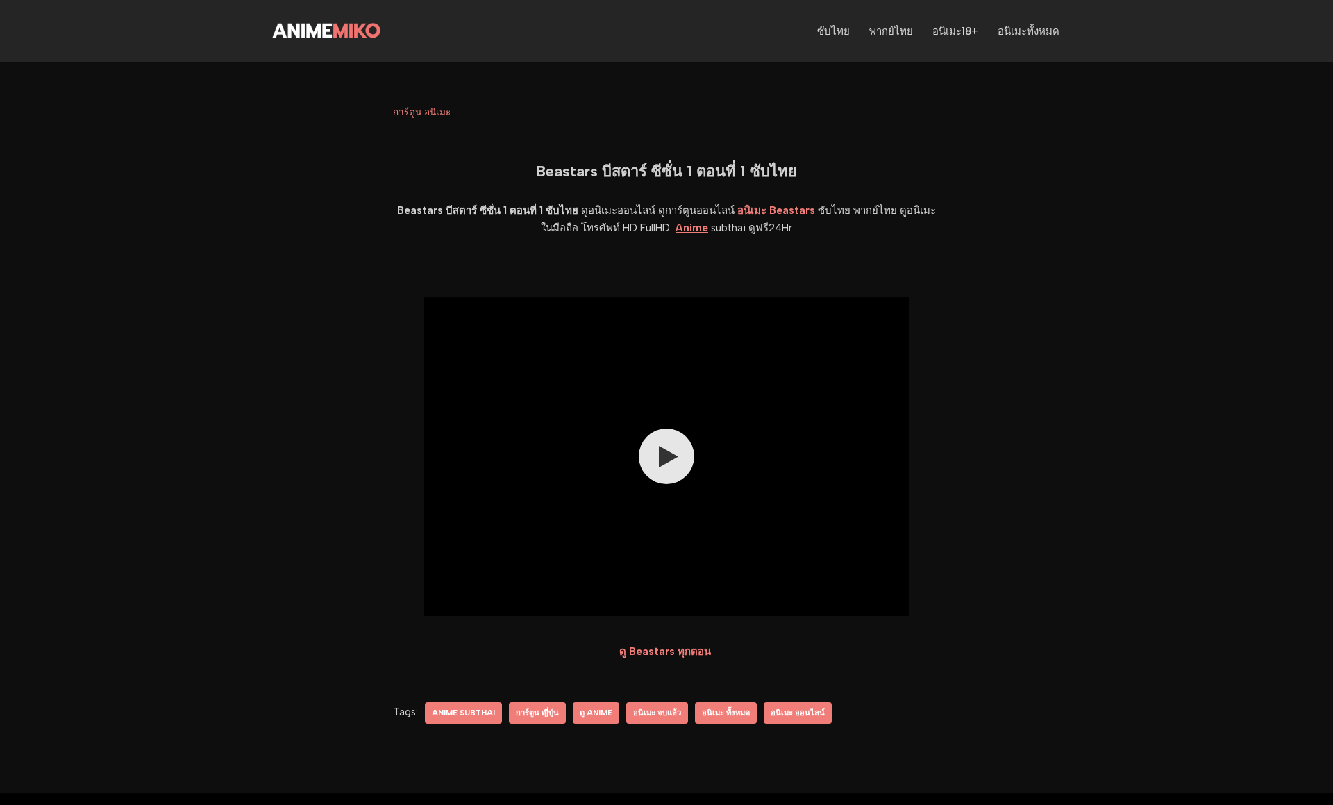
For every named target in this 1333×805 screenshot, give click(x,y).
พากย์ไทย (891, 31)
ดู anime (596, 712)
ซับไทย (833, 31)
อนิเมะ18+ (955, 31)
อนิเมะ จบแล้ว (657, 712)
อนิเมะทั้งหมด (1028, 31)
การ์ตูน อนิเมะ (422, 111)
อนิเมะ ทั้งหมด (726, 712)
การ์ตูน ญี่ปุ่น (537, 712)
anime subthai (463, 712)
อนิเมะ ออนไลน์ (798, 712)
